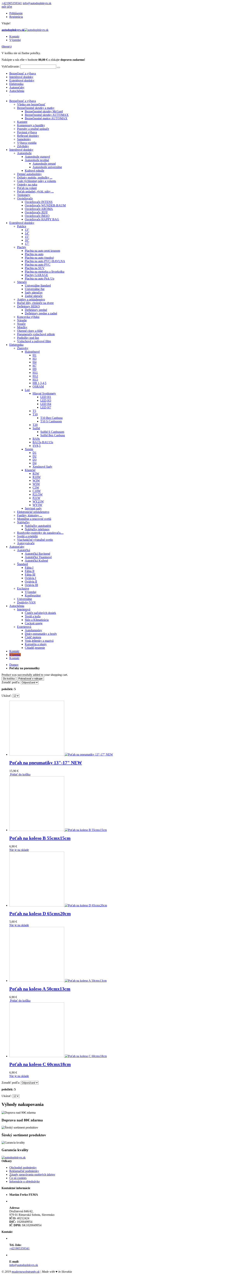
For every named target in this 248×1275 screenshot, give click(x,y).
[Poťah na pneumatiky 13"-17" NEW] (61, 754)
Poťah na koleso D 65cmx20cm (40, 913)
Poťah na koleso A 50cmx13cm (39, 988)
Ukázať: (7, 695)
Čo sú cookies (18, 1178)
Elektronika (16, 84)
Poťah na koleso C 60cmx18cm (40, 1064)
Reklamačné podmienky (24, 1171)
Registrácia (16, 16)
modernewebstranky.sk (26, 1271)
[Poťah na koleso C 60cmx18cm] (58, 1056)
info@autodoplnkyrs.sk (37, 3)
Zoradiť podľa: (11, 682)
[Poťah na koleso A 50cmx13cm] (58, 980)
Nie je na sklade (19, 849)
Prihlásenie (16, 13)
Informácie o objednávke (24, 1181)
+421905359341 (12, 3)
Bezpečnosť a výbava (22, 73)
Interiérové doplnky (21, 77)
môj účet (7, 6)
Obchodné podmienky (23, 1167)
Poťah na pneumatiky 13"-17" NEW (45, 762)
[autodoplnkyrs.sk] (14, 1157)
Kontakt (14, 36)
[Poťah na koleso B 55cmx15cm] (58, 830)
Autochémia (16, 90)
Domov (14, 664)
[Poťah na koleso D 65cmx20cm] (58, 905)
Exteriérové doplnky (21, 80)
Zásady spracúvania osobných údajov (32, 1174)
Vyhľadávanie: (11, 66)
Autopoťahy (16, 87)
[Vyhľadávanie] (58, 67)
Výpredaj (15, 40)
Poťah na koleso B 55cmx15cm (40, 838)
